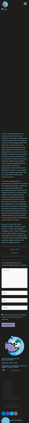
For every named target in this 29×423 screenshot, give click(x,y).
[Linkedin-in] (4, 413)
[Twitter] (12, 413)
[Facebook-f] (8, 413)
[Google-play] (16, 413)
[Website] (14, 308)
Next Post (14, 253)
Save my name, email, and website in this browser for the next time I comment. (14, 317)
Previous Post (14, 249)
